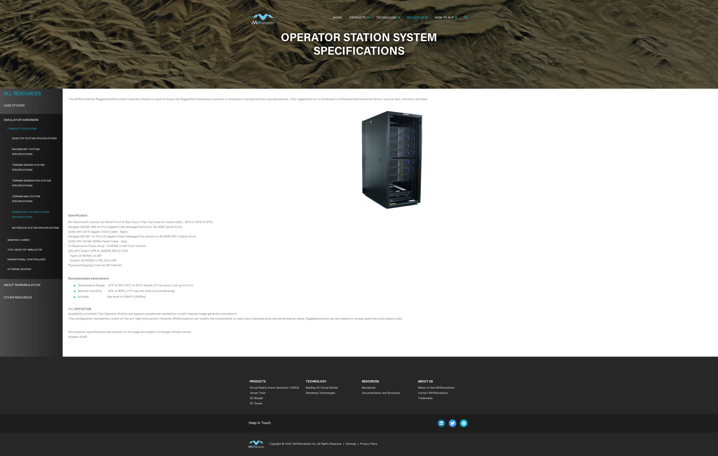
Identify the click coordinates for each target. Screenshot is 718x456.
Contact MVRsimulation (433, 393)
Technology (386, 17)
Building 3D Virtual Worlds (322, 388)
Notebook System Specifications (35, 228)
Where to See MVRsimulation (436, 388)
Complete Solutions (22, 129)
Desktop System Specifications (34, 138)
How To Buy (444, 17)
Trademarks (425, 398)
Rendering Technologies (320, 393)
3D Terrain (256, 403)
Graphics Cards (18, 240)
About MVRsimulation (22, 285)
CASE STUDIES (14, 105)
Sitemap (351, 444)
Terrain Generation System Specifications (31, 183)
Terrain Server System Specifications (28, 167)
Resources (415, 17)
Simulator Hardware (21, 120)
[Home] (263, 17)
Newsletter (369, 388)
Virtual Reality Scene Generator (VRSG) (274, 388)
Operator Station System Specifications (30, 215)
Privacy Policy (368, 444)
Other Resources (18, 297)
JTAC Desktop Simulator (24, 250)
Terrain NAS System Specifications (26, 199)
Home (337, 17)
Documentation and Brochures (381, 393)
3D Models (256, 398)
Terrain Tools (258, 393)
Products (358, 17)
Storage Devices (19, 269)
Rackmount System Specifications (25, 152)
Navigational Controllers (26, 259)
